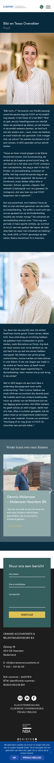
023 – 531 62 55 (15, 666)
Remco (11, 404)
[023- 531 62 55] (41, 7)
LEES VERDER (14, 525)
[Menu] (48, 6)
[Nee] (50, 752)
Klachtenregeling (27, 705)
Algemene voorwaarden (27, 708)
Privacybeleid (27, 712)
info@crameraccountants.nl (22, 662)
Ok (14, 758)
